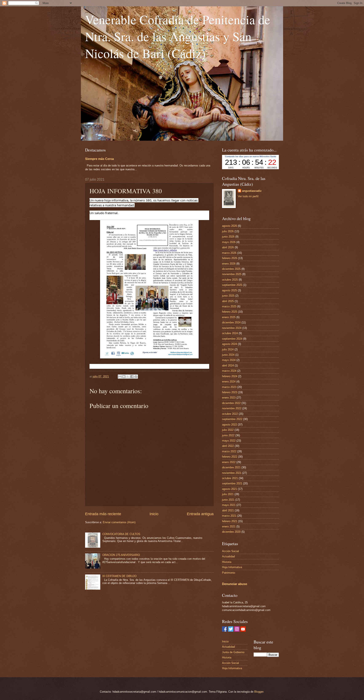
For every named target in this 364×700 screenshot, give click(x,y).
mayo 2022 (229, 440)
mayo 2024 (229, 360)
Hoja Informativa (232, 567)
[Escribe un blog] (124, 376)
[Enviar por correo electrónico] (120, 376)
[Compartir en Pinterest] (136, 376)
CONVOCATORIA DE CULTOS (121, 534)
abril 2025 (228, 301)
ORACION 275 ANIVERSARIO (121, 555)
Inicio (154, 514)
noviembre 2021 (231, 472)
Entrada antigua (200, 514)
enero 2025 (229, 317)
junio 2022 (228, 435)
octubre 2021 (230, 478)
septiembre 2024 (232, 338)
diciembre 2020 (231, 531)
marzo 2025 (229, 306)
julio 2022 (228, 429)
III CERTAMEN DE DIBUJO (119, 576)
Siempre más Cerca (99, 159)
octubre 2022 (230, 413)
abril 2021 (228, 510)
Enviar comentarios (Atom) (119, 522)
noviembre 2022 (231, 408)
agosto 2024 (229, 344)
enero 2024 (229, 381)
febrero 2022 (229, 456)
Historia (226, 562)
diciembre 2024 (231, 322)
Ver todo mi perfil (248, 196)
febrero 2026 (229, 258)
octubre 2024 (230, 333)
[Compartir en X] (128, 376)
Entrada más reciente (103, 514)
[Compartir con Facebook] (132, 376)
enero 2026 (229, 263)
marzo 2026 (229, 252)
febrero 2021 (229, 521)
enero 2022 (229, 462)
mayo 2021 (229, 505)
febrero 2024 (229, 376)
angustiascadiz (252, 190)
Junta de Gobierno (233, 652)
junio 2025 (228, 295)
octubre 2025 (230, 279)
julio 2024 (228, 349)
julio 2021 (228, 494)
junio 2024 (228, 354)
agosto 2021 (229, 489)
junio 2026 (228, 236)
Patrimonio (228, 572)
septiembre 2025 (232, 284)
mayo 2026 (229, 242)
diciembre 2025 (231, 268)
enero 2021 (229, 526)
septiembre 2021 (232, 483)
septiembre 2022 (232, 419)
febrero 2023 (229, 392)
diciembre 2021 (231, 467)
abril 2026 (228, 247)
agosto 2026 (229, 225)
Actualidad (228, 556)
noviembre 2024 (231, 328)
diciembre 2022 (231, 403)
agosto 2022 (229, 424)
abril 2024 (228, 365)
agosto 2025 (229, 290)
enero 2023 (229, 397)
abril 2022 (228, 445)
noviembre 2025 (231, 274)
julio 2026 (228, 231)
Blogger (258, 691)
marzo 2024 (229, 370)
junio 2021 (228, 499)
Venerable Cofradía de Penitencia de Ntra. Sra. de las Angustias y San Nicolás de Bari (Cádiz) (177, 36)
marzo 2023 (229, 387)
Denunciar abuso (234, 584)
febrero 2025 (229, 311)
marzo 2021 (229, 515)
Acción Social (230, 551)
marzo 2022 (229, 451)
